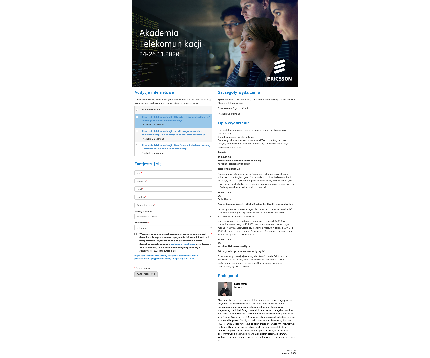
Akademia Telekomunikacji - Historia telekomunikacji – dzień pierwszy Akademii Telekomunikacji (176, 118)
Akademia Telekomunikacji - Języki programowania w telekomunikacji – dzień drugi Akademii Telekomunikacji (173, 132)
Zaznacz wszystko (151, 109)
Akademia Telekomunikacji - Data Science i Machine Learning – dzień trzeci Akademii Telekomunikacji (176, 147)
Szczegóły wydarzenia (239, 92)
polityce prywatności (183, 244)
